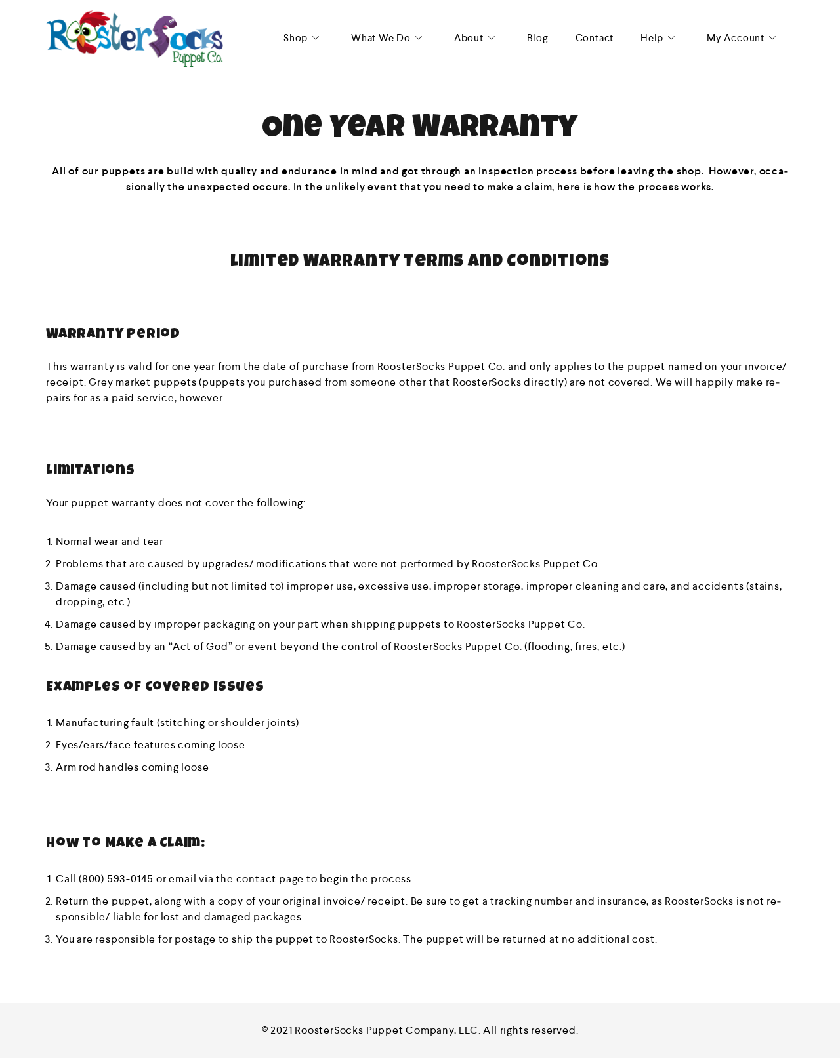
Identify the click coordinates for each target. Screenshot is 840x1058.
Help (651, 37)
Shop (296, 37)
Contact (595, 37)
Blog (538, 37)
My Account (736, 37)
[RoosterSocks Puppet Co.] (134, 38)
